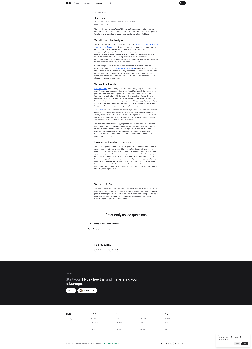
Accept (244, 344)
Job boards (94, 322)
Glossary (143, 329)
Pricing (110, 3)
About (118, 318)
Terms (167, 326)
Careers (118, 326)
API (92, 326)
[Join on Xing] (71, 319)
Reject (237, 344)
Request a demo (89, 290)
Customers (119, 322)
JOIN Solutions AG (75, 343)
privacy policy (240, 337)
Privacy (167, 322)
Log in (174, 3)
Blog (141, 322)
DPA (166, 329)
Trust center (85, 343)
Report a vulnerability (97, 343)
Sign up (182, 3)
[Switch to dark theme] (161, 343)
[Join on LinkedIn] (67, 319)
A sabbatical (98, 110)
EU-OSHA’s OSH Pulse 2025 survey (122, 68)
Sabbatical (114, 250)
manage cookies (223, 339)
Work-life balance (100, 89)
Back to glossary (102, 12)
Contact (118, 329)
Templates (143, 326)
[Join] (68, 3)
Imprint (167, 318)
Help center (144, 318)
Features (93, 318)
